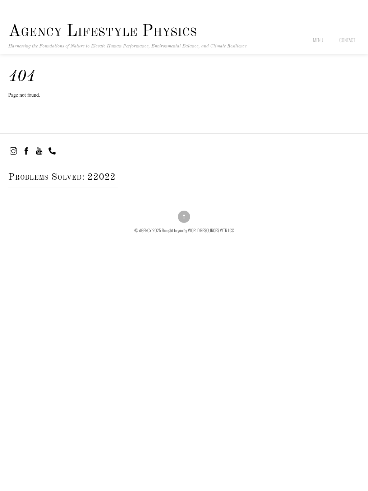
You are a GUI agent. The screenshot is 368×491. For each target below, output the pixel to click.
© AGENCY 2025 (147, 230)
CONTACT (347, 39)
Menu (318, 39)
